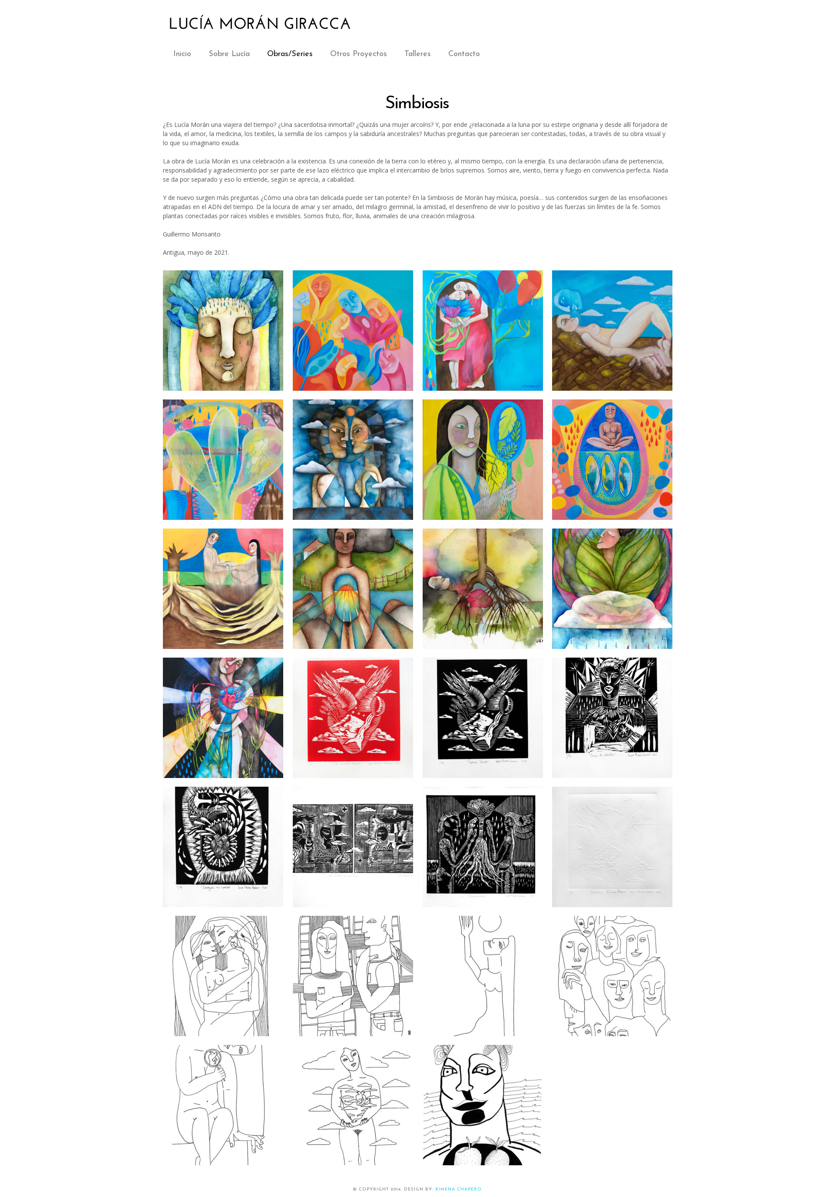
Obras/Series (290, 54)
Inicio (182, 54)
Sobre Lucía (229, 54)
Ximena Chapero (458, 1189)
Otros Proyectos (358, 54)
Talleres (417, 54)
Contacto (464, 54)
